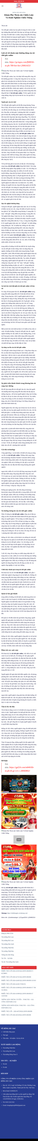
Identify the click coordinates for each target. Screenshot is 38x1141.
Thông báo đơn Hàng (19, 12)
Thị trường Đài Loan (7, 937)
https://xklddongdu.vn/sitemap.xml (17, 913)
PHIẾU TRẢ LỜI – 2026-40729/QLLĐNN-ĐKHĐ (16, 1011)
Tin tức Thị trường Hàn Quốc (10, 962)
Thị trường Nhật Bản (7, 947)
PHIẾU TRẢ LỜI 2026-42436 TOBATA (13, 984)
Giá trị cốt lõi (20, 1038)
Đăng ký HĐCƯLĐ (7, 933)
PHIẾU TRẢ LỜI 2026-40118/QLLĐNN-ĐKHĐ (16, 1015)
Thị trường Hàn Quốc (7, 944)
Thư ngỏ (5, 1035)
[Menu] (2, 6)
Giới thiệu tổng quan (9, 1032)
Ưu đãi (5, 1067)
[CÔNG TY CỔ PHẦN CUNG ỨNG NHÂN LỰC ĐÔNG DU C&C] (19, 6)
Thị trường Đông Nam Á (10, 1054)
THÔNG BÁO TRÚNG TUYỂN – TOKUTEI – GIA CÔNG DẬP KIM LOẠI (17, 1001)
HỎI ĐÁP (4, 1073)
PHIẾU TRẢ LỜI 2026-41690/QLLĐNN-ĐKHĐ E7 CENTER (17, 995)
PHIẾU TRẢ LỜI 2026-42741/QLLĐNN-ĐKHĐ (16, 977)
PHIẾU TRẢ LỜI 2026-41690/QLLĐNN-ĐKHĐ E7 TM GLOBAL (18, 989)
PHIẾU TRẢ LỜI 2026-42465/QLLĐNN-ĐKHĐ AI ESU (18, 980)
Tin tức (5, 1064)
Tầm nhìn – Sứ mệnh (9, 1038)
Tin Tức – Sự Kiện (6, 958)
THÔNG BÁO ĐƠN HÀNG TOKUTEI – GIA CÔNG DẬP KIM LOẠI (17, 1007)
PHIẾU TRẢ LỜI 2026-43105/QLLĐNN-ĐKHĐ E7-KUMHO (17, 972)
